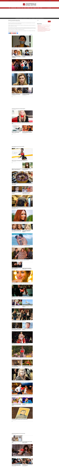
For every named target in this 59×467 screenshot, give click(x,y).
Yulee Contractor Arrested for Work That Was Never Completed (44, 29)
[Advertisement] (29, 13)
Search (38, 20)
